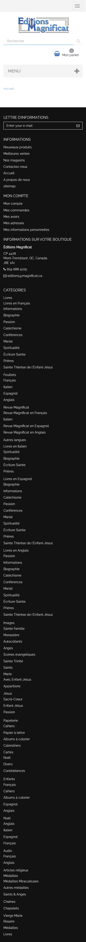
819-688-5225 (17, 269)
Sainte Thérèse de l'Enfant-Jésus (28, 367)
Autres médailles (16, 888)
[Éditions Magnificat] (43, 24)
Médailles (10, 876)
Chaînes (9, 901)
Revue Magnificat (16, 407)
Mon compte (12, 203)
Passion (9, 322)
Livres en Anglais (16, 550)
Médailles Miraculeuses (21, 881)
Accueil (8, 173)
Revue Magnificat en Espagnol (26, 426)
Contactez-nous (15, 167)
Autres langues (14, 440)
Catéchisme (12, 328)
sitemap (9, 186)
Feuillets (9, 375)
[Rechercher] (78, 41)
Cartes (8, 752)
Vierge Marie (12, 915)
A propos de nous (16, 180)
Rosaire (8, 921)
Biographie (11, 315)
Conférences (12, 335)
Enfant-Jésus (13, 705)
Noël (7, 758)
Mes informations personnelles (26, 230)
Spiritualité (11, 348)
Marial (8, 341)
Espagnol (10, 393)
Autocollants (12, 641)
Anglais (8, 400)
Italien (7, 387)
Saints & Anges (14, 894)
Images (8, 623)
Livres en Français (16, 303)
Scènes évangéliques (19, 654)
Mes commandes (16, 210)
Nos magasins (14, 160)
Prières (8, 361)
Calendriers (12, 745)
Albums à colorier (16, 739)
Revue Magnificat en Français (25, 413)
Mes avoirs (11, 216)
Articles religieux (15, 870)
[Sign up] (78, 126)
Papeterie (10, 720)
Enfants (9, 779)
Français (9, 380)
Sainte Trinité (13, 661)
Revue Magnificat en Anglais (24, 432)
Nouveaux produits (17, 147)
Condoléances (14, 771)
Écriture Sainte (14, 354)
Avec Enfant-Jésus (17, 679)
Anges (8, 648)
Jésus (7, 693)
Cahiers (9, 726)
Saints (8, 667)
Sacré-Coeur (12, 699)
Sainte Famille (14, 628)
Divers (8, 764)
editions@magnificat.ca (25, 276)
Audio (7, 851)
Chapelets (11, 908)
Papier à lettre (14, 733)
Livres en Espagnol (17, 479)
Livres (7, 298)
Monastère (11, 635)
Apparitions (11, 686)
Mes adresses (13, 223)
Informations (12, 309)
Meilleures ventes (16, 153)
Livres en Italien (15, 446)
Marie (7, 674)
